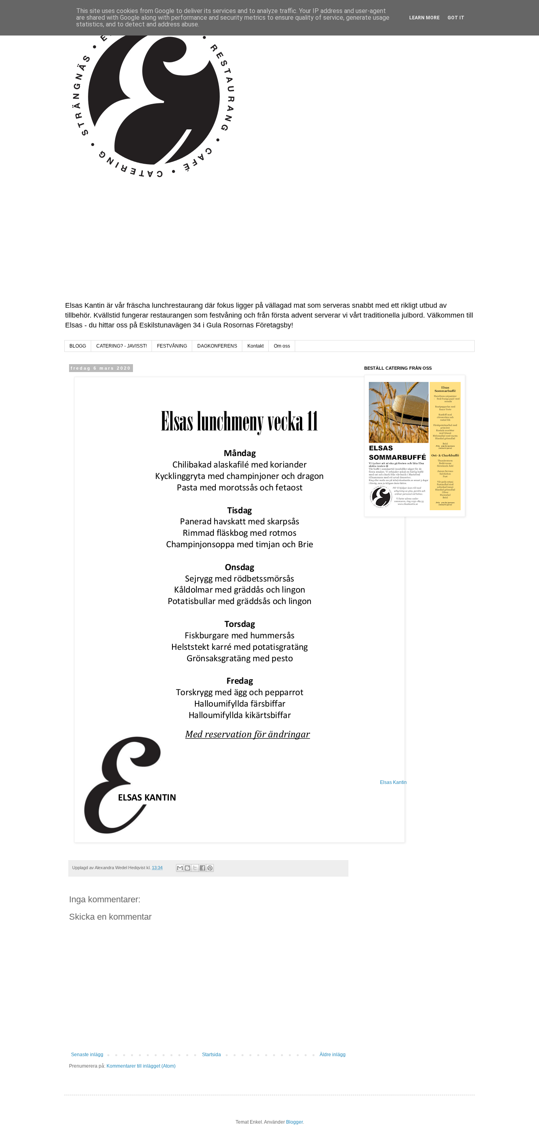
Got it (455, 18)
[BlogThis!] (187, 868)
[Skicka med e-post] (180, 868)
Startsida (211, 1054)
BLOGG (77, 346)
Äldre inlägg (333, 1054)
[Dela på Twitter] (195, 868)
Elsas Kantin (393, 782)
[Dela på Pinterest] (210, 868)
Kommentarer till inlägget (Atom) (141, 1066)
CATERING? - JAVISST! (121, 346)
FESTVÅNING (172, 346)
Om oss (282, 346)
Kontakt (255, 346)
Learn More (424, 18)
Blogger (294, 1122)
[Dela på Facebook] (202, 868)
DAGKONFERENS (217, 346)
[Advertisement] (269, 241)
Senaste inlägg (87, 1054)
